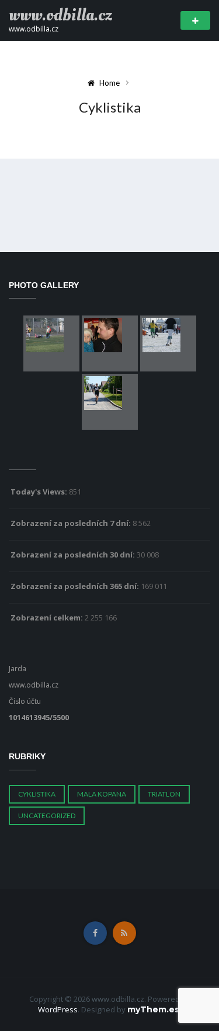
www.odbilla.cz (60, 15)
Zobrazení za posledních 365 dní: (76, 586)
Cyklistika (36, 794)
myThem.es (153, 1009)
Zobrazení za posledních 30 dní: (74, 554)
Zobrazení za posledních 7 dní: (72, 523)
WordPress (58, 1009)
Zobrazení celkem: (48, 617)
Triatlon (164, 794)
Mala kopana (101, 794)
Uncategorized (46, 815)
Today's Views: (40, 491)
